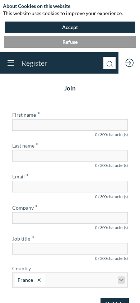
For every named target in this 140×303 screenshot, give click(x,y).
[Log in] (129, 63)
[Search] (109, 63)
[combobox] (70, 280)
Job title (23, 238)
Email (20, 176)
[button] (11, 63)
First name (26, 114)
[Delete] (39, 280)
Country (21, 268)
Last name (25, 145)
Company (25, 207)
